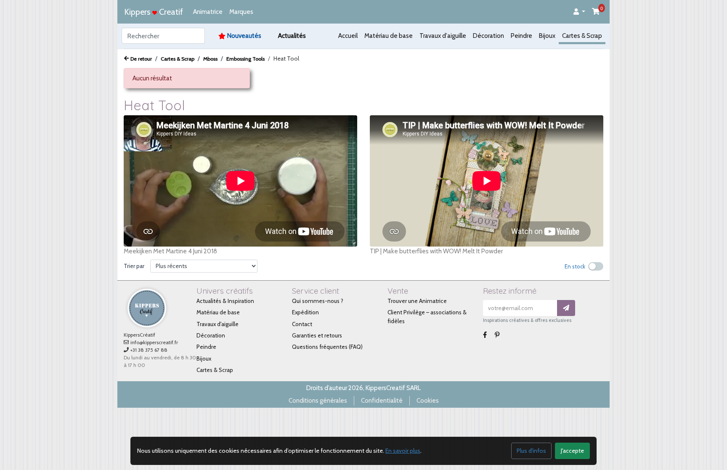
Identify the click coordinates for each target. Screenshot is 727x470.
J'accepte (572, 450)
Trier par (134, 266)
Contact (302, 324)
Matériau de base (388, 36)
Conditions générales (318, 400)
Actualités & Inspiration (225, 300)
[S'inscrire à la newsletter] (566, 308)
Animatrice (208, 12)
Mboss (210, 59)
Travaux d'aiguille (442, 36)
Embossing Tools (245, 59)
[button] (579, 12)
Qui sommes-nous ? (317, 300)
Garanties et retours (317, 335)
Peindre (521, 36)
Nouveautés (244, 36)
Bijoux (547, 36)
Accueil (348, 36)
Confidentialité (382, 400)
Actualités (292, 36)
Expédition (305, 312)
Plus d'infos (531, 450)
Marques (241, 12)
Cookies (428, 400)
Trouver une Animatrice (417, 300)
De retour (141, 59)
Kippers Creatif (153, 12)
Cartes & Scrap (582, 36)
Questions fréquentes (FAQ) (327, 346)
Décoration (488, 36)
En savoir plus (402, 450)
